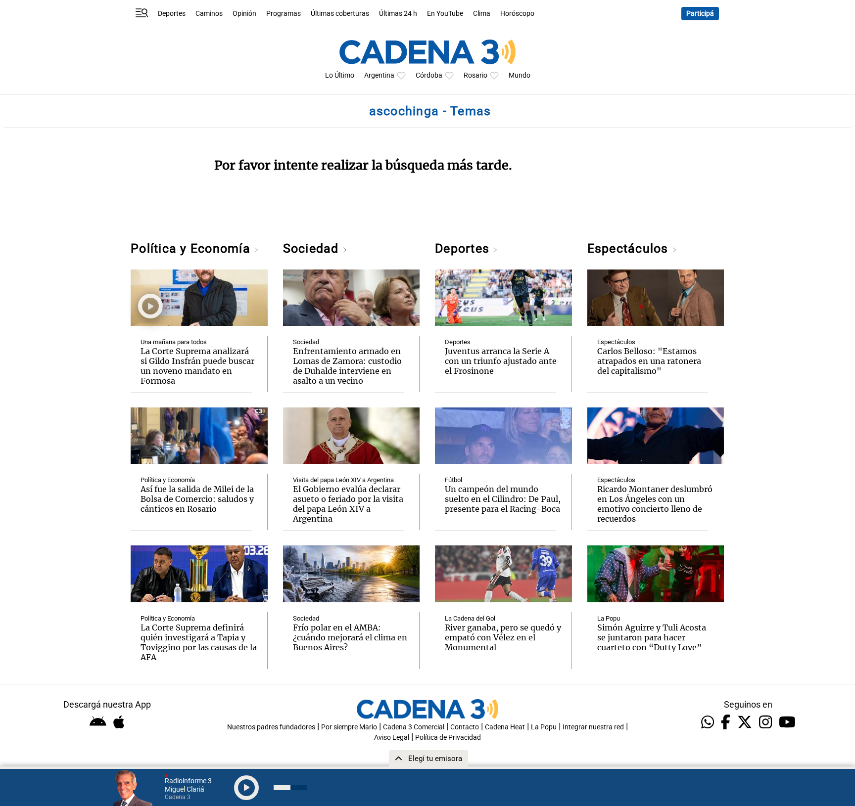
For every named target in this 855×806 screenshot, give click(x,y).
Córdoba (429, 75)
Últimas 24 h (398, 13)
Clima (481, 13)
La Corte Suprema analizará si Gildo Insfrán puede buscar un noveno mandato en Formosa (197, 366)
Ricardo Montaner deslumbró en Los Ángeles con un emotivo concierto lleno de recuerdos (654, 504)
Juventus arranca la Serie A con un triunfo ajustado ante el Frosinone (501, 361)
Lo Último (339, 75)
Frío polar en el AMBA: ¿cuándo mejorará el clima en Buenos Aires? (350, 637)
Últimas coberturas (340, 13)
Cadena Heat (505, 727)
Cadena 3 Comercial (413, 727)
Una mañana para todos (174, 342)
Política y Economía (192, 248)
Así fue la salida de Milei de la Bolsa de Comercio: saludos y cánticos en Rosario (197, 499)
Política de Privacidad (448, 737)
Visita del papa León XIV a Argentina (343, 480)
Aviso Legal (391, 737)
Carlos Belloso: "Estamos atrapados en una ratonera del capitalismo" (649, 361)
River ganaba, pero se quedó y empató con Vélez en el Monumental (503, 637)
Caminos (209, 13)
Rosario (475, 75)
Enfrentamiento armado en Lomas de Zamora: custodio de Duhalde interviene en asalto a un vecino (347, 366)
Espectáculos (629, 248)
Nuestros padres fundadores (271, 727)
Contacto (464, 727)
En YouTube (445, 13)
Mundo (519, 75)
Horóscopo (517, 13)
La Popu (608, 618)
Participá (700, 13)
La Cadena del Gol (470, 618)
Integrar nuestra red (593, 727)
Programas (283, 13)
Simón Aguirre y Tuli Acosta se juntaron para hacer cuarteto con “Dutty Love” (651, 637)
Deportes (172, 13)
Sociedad (312, 248)
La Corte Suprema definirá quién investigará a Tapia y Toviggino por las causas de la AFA (199, 642)
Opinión (244, 13)
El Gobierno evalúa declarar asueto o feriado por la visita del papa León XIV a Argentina (348, 504)
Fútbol (453, 480)
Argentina (379, 75)
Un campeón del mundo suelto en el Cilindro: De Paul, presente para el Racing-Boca (503, 499)
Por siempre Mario (349, 727)
